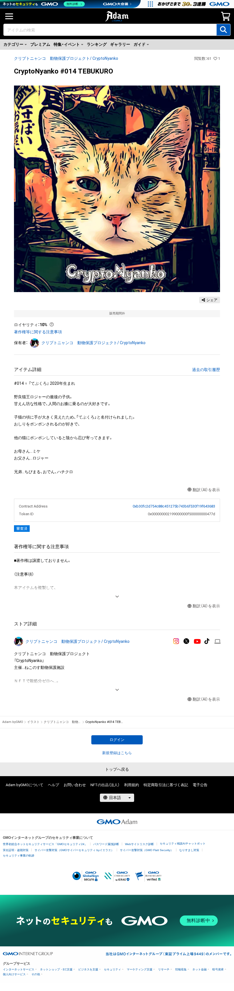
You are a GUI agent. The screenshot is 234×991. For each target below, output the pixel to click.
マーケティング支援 (139, 969)
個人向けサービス (14, 974)
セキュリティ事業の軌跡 (18, 855)
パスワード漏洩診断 (106, 844)
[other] (217, 642)
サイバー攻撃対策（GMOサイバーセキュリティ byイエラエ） (74, 850)
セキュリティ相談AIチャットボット (182, 843)
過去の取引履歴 (206, 369)
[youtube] (197, 641)
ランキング (97, 44)
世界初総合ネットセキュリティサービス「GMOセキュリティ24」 (45, 844)
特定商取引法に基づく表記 (166, 785)
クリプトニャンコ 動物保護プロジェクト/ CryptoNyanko (66, 58)
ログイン (117, 740)
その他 (35, 974)
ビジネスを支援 (88, 969)
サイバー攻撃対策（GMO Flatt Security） (146, 850)
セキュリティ (112, 969)
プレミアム (40, 44)
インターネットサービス (18, 969)
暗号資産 (218, 969)
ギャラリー (120, 44)
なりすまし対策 (189, 850)
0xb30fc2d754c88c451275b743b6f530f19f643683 (174, 506)
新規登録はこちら (117, 753)
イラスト (33, 722)
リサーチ (164, 969)
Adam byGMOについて (24, 785)
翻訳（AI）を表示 (206, 489)
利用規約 (131, 785)
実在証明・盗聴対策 (16, 850)
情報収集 (181, 969)
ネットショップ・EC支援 (56, 969)
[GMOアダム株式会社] (117, 821)
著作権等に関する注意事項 (38, 332)
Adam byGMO (12, 722)
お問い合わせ (75, 785)
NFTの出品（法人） (105, 785)
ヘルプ (53, 785)
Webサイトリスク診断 (139, 844)
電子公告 (200, 785)
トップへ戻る (117, 769)
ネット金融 (199, 969)
